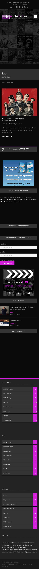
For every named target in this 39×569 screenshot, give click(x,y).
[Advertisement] (19, 44)
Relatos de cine (7, 407)
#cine (21, 199)
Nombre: (3, 244)
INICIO (9, 2)
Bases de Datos (8, 447)
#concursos (33, 199)
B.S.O (11, 312)
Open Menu (35, 16)
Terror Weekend (15, 321)
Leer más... (6, 136)
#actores (17, 199)
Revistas (5, 513)
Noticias (5, 402)
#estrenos (12, 202)
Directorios (6, 460)
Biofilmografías (7, 389)
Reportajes (6, 411)
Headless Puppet (13, 124)
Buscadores (7, 451)
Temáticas (13, 323)
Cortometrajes (7, 393)
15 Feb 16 (17, 326)
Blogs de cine (7, 500)
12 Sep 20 (17, 315)
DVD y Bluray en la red (10, 504)
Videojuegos (7, 420)
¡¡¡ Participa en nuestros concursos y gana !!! (19, 149)
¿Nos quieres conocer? (21, 2)
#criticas (26, 199)
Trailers (5, 416)
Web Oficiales (7, 522)
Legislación (6, 473)
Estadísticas (6, 464)
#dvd (1, 202)
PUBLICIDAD (14, 4)
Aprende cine (7, 442)
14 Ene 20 (4, 124)
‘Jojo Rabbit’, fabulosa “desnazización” (13, 120)
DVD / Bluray (7, 398)
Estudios (5, 469)
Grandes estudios (8, 509)
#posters (3, 199)
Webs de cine (7, 526)
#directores (9, 199)
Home (3, 82)
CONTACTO (23, 4)
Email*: (2, 252)
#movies (18, 202)
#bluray (6, 202)
